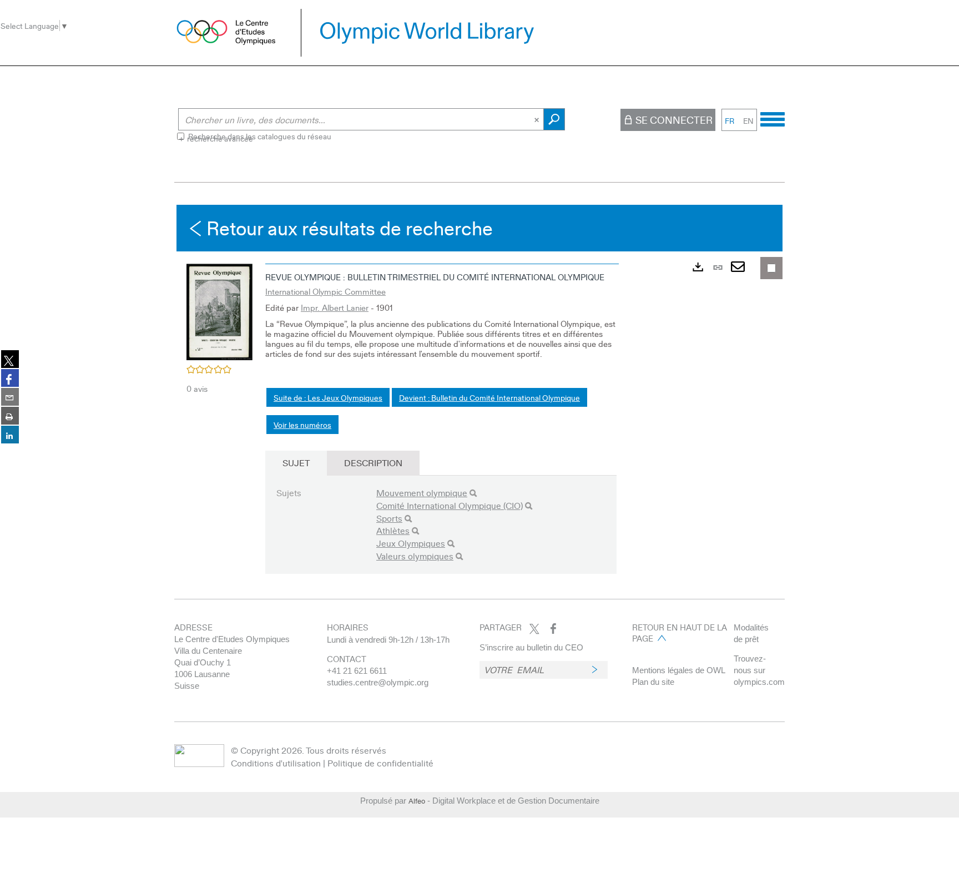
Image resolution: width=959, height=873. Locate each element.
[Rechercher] (473, 493)
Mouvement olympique (421, 492)
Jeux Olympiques (410, 543)
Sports (389, 518)
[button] (219, 310)
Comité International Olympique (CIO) (449, 505)
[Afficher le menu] (772, 118)
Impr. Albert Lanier (335, 307)
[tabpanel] (479, 399)
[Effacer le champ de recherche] (538, 119)
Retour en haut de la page (679, 633)
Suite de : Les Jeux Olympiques (328, 397)
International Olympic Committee (325, 291)
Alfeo (416, 801)
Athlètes (393, 530)
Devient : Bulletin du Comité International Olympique (489, 397)
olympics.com (759, 682)
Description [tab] (373, 462)
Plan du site (653, 682)
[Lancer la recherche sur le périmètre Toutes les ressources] (554, 119)
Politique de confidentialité (380, 762)
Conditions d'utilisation (276, 762)
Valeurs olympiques (414, 555)
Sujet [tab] (296, 462)
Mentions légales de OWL (678, 670)
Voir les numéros (302, 424)
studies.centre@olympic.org (377, 682)
